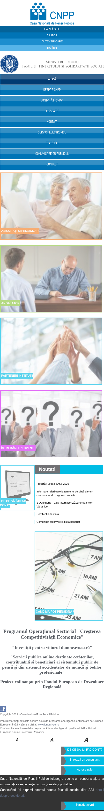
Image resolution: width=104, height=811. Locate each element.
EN (55, 47)
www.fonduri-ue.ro (48, 724)
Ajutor (52, 35)
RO (49, 47)
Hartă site (52, 29)
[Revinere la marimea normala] (17, 743)
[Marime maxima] (86, 743)
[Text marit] (52, 743)
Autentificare (52, 41)
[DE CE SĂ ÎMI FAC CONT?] (17, 513)
